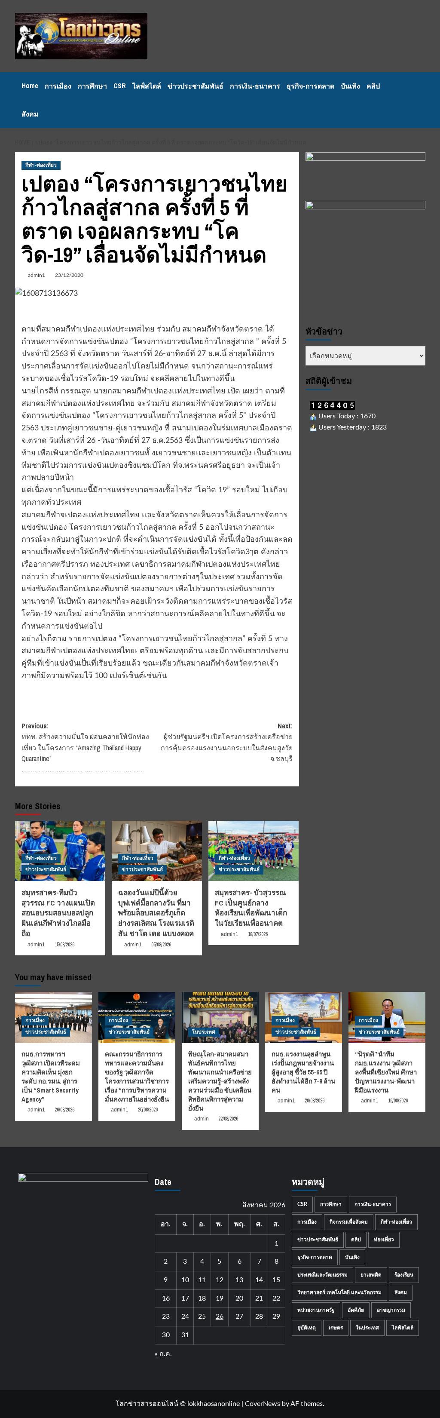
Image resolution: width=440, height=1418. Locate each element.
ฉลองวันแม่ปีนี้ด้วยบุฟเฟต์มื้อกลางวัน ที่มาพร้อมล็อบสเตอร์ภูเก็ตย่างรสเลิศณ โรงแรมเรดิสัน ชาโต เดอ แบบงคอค (156, 912)
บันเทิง (350, 86)
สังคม (30, 114)
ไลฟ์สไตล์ (146, 86)
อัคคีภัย (356, 1310)
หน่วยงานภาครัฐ (316, 1310)
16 (166, 1298)
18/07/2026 (258, 934)
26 (219, 1316)
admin (201, 1119)
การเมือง (58, 86)
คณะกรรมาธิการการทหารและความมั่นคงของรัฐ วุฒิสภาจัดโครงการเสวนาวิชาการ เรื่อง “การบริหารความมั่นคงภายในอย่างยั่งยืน (137, 1077)
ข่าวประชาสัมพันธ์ (195, 86)
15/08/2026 (64, 944)
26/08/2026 (64, 1109)
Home (29, 85)
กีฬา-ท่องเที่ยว (41, 165)
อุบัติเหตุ (306, 1327)
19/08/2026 (398, 1100)
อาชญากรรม (391, 1310)
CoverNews (262, 1403)
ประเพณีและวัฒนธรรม (322, 1274)
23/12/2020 (69, 275)
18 (202, 1298)
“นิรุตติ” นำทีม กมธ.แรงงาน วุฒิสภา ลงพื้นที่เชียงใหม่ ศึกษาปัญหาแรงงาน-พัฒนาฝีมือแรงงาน (386, 1072)
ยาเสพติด (371, 1274)
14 (259, 1280)
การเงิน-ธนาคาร (255, 86)
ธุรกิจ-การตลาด (310, 86)
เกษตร (336, 1327)
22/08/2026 (228, 1118)
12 (219, 1280)
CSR (119, 85)
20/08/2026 (314, 1100)
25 (202, 1316)
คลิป (373, 86)
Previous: (85, 747)
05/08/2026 (161, 944)
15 (276, 1280)
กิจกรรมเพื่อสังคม (349, 1222)
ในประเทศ (203, 1031)
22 (276, 1298)
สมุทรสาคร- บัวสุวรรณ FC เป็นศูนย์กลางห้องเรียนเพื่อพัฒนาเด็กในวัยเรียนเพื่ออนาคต (251, 907)
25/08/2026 (148, 1109)
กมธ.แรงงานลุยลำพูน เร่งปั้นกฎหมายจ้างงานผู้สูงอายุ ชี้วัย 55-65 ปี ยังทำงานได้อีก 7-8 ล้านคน (303, 1072)
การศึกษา (92, 86)
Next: (227, 742)
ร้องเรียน (403, 1274)
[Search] (420, 100)
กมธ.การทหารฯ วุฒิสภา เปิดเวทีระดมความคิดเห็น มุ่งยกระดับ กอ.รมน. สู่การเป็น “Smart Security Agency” (50, 1077)
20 (239, 1298)
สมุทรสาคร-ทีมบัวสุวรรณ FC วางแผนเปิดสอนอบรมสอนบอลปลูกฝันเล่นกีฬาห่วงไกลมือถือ (58, 912)
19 (219, 1298)
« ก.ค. (163, 1353)
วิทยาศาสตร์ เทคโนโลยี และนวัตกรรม (339, 1292)
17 (185, 1298)
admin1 (36, 275)
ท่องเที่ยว (384, 1239)
